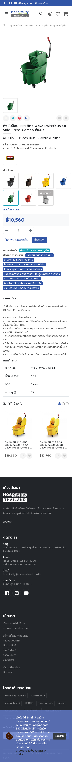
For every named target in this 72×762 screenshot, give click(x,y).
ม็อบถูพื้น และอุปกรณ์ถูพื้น (53, 25)
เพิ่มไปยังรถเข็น (18, 240)
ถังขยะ (61, 703)
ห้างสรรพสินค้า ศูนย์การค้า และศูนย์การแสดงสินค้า (32, 274)
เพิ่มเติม (7, 522)
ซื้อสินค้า (39, 240)
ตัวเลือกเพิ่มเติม (11, 209)
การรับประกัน (10, 650)
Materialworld (12, 703)
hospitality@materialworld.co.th (22, 574)
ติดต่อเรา (8, 672)
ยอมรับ (59, 736)
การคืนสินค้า (10, 655)
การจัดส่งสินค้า (11, 640)
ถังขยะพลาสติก (45, 703)
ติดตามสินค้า (10, 645)
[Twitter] (13, 118)
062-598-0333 (27, 564)
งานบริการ (9, 660)
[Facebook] (6, 118)
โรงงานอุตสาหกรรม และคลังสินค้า (23, 269)
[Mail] (27, 118)
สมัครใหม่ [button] (43, 3)
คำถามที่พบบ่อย (11, 667)
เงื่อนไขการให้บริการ (14, 623)
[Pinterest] (19, 118)
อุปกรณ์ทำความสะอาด (22, 25)
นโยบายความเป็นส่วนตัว (16, 628)
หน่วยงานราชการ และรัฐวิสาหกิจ (22, 278)
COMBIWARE (38, 695)
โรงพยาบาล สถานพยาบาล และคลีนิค (24, 264)
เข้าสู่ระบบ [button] (26, 3)
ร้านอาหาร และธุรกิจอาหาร (18, 260)
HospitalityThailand (15, 695)
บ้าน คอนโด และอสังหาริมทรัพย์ (21, 288)
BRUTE (29, 703)
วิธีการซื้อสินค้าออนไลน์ (15, 636)
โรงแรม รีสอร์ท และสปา (39, 255)
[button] (41, 14)
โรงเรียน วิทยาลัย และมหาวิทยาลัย (23, 283)
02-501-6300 (27, 561)
